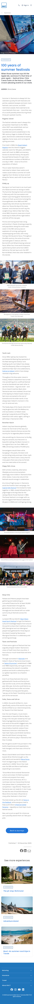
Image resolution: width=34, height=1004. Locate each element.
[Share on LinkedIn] (25, 850)
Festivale (21, 659)
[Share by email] (29, 851)
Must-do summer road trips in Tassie (16, 952)
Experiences (7, 13)
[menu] (31, 5)
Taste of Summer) (10, 663)
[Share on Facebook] (21, 850)
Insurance (5, 975)
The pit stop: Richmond (13, 891)
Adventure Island (10, 921)
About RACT (6, 985)
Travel (4, 980)
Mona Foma (25, 759)
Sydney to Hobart (8, 371)
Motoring (5, 970)
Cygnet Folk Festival (9, 488)
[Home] (4, 5)
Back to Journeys (17, 831)
